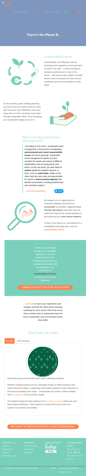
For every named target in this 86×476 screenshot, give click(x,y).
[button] (45, 287)
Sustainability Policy (54, 229)
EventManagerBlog (35, 191)
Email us (6, 446)
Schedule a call (9, 455)
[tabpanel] (43, 378)
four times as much (53, 401)
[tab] (9, 341)
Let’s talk (29, 304)
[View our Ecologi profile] (50, 448)
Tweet (60, 191)
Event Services (20, 12)
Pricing (48, 12)
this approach (18, 394)
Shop (65, 12)
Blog (57, 12)
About (36, 12)
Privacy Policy (64, 472)
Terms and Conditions (68, 468)
